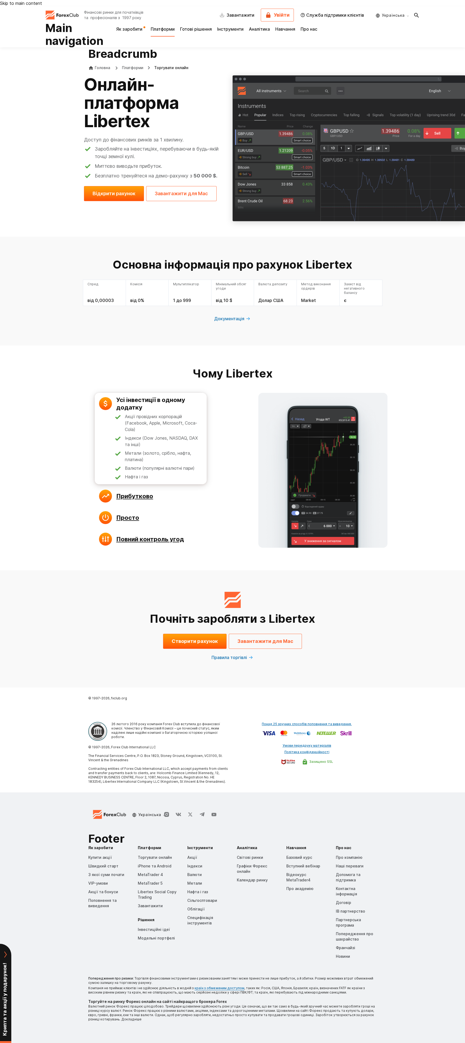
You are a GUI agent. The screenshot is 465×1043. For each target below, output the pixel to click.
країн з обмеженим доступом (219, 988)
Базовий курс (299, 857)
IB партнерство (350, 911)
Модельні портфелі (156, 938)
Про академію (299, 888)
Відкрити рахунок (114, 193)
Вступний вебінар (303, 866)
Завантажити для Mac (181, 193)
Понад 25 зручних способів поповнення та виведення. (307, 724)
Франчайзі (345, 947)
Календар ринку (252, 880)
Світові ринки (250, 857)
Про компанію (349, 857)
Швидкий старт (103, 866)
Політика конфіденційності (306, 752)
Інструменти (230, 29)
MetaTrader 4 (150, 874)
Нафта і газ (197, 891)
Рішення (146, 919)
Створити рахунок (195, 641)
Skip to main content (21, 3)
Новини (343, 956)
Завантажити (150, 905)
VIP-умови (98, 883)
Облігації (196, 909)
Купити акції (100, 857)
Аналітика (259, 29)
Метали (194, 883)
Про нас (309, 29)
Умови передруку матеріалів (307, 745)
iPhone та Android (154, 866)
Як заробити (129, 29)
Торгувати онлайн (155, 857)
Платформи (163, 29)
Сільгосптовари (202, 900)
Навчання (285, 29)
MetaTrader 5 (150, 883)
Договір (343, 902)
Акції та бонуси (103, 891)
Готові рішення (196, 29)
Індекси (194, 866)
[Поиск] (416, 15)
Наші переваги (350, 866)
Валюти (194, 874)
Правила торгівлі (229, 657)
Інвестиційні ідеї (154, 929)
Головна (102, 67)
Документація (229, 318)
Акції (192, 857)
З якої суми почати (106, 874)
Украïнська (393, 15)
